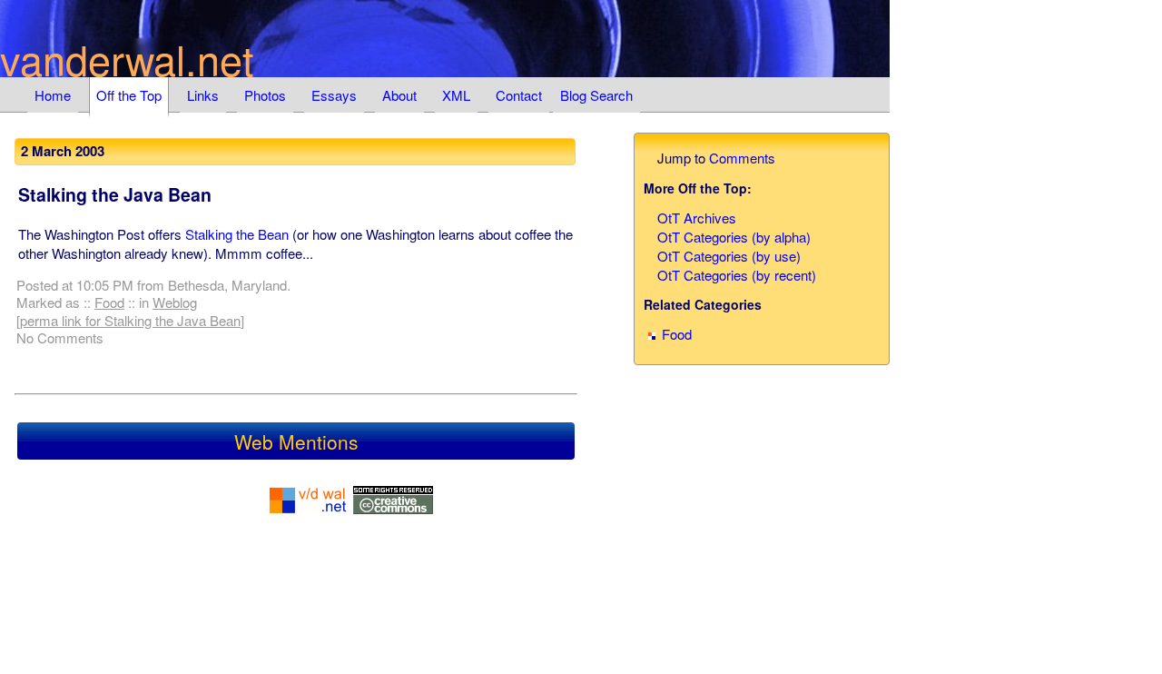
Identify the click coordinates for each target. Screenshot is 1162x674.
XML (456, 94)
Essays (334, 94)
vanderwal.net (127, 58)
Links (203, 94)
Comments (742, 157)
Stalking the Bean (237, 233)
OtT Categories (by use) (729, 255)
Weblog (175, 302)
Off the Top (129, 94)
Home (52, 94)
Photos (265, 94)
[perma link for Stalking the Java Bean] (130, 320)
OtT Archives (696, 217)
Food (109, 302)
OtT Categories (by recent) (736, 274)
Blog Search (596, 94)
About (399, 94)
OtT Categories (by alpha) (734, 236)
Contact (519, 94)
